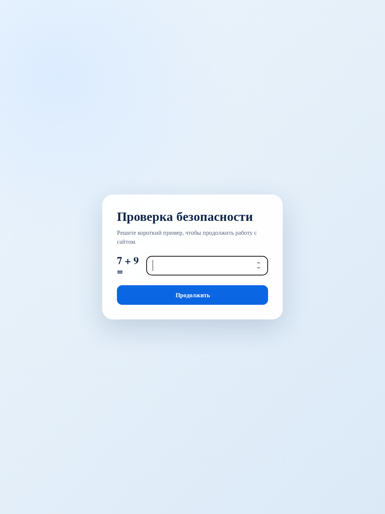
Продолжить (193, 294)
